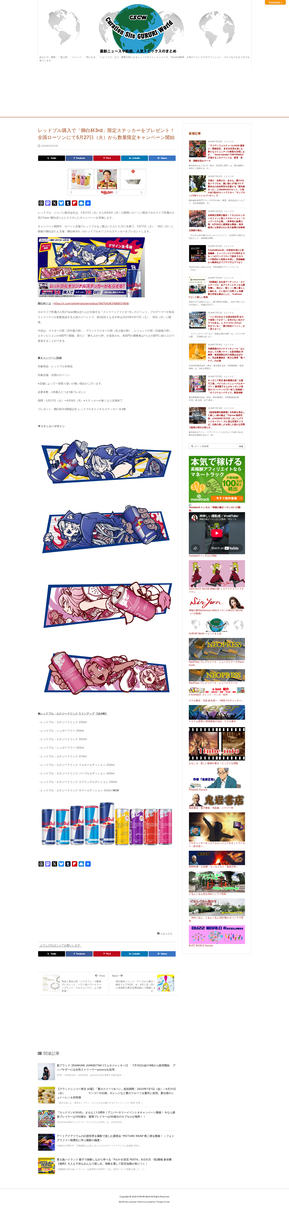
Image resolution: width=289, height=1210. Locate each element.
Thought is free (162, 1202)
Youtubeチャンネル (199, 507)
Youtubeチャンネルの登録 (203, 555)
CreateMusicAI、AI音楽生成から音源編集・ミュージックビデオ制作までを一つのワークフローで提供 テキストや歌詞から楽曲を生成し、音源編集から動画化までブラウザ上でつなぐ (226, 256)
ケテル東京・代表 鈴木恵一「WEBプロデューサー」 (216, 700)
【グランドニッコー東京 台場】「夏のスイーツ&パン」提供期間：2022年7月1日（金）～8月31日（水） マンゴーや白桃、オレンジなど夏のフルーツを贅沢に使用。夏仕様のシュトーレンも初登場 (116, 1093)
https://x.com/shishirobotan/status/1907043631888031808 (91, 303)
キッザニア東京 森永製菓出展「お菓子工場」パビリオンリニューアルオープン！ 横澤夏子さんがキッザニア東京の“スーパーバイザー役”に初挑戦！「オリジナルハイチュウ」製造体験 (226, 386)
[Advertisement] (144, 92)
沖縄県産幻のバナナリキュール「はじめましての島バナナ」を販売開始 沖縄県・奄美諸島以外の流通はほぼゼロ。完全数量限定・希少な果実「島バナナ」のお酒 (226, 354)
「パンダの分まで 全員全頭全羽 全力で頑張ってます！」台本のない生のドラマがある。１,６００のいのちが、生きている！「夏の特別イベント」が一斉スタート (226, 322)
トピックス (166, 933)
